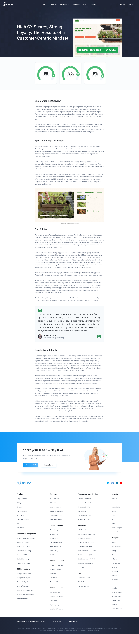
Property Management (57, 596)
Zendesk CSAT (116, 605)
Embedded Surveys (56, 542)
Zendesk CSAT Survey (23, 555)
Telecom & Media (55, 582)
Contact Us (115, 532)
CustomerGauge (117, 592)
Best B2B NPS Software (85, 563)
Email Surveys (54, 530)
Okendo (114, 542)
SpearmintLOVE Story (84, 507)
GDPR (113, 515)
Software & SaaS (55, 592)
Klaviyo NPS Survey (23, 542)
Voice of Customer (56, 507)
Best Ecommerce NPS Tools (86, 559)
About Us (114, 499)
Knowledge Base (22, 511)
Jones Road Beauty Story (85, 503)
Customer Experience (56, 511)
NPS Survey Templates (85, 538)
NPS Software (54, 499)
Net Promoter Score (84, 586)
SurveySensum (116, 596)
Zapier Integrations (23, 598)
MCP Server (20, 528)
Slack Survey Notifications (25, 590)
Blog (84, 4)
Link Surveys (54, 534)
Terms (114, 503)
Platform (53, 4)
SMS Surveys (54, 555)
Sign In (131, 4)
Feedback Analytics (56, 519)
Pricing (44, 4)
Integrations (63, 4)
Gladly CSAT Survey (23, 559)
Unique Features (22, 499)
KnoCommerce (116, 546)
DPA (113, 519)
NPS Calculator (82, 530)
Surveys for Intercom (23, 586)
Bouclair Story (82, 511)
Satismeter (115, 571)
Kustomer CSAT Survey (24, 563)
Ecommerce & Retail (56, 565)
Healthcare (53, 578)
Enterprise (20, 507)
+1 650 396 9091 (56, 621)
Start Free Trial (31, 465)
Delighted (114, 559)
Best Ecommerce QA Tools (86, 555)
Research (93, 4)
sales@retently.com (74, 621)
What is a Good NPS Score (86, 542)
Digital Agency (54, 605)
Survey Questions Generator (86, 534)
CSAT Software (54, 503)
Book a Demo (48, 465)
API (18, 523)
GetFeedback (116, 563)
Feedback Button (55, 546)
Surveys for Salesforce (24, 573)
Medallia (114, 588)
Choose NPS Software (85, 546)
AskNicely (114, 575)
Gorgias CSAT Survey (23, 546)
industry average (79, 361)
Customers (75, 4)
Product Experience (56, 515)
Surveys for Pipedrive (23, 582)
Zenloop (114, 584)
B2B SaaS (81, 582)
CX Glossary (81, 567)
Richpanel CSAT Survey (24, 551)
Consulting (53, 601)
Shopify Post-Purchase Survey (26, 538)
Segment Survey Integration (25, 594)
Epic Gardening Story (84, 515)
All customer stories (84, 519)
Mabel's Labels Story (84, 499)
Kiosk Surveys (54, 551)
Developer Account (23, 519)
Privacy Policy (116, 507)
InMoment (115, 580)
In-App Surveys (54, 538)
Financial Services (55, 569)
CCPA (113, 523)
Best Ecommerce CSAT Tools (87, 551)
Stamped (114, 555)
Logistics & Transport (56, 609)
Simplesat (115, 567)
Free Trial (122, 4)
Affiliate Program (117, 528)
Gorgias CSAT (116, 600)
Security (114, 511)
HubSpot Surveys (117, 609)
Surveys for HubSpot (23, 578)
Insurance (53, 573)
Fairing (114, 551)
